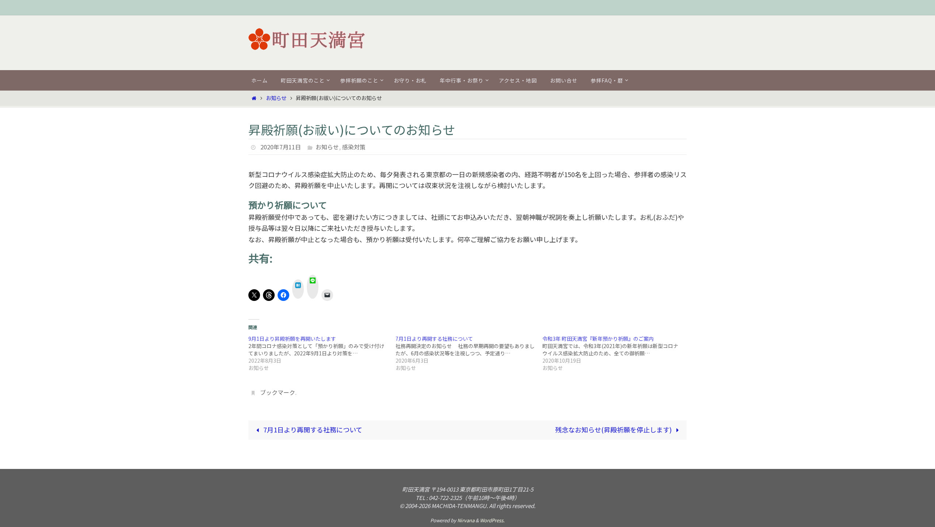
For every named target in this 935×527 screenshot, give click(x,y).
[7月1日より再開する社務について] (469, 353)
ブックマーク (277, 392)
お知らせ (276, 98)
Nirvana (465, 520)
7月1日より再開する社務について (312, 429)
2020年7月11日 (280, 146)
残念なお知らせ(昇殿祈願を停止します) (614, 429)
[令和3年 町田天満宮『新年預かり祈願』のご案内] (616, 353)
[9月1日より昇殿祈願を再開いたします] (322, 353)
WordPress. (492, 520)
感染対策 (354, 146)
